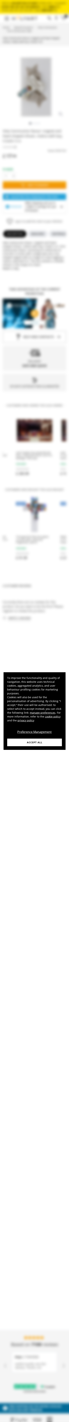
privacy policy (25, 720)
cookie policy (53, 716)
